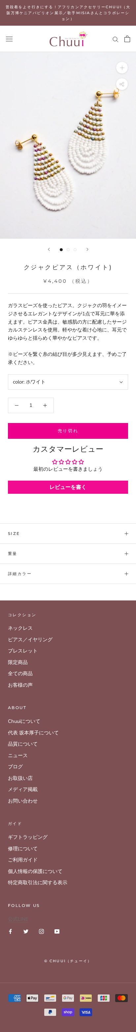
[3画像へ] (75, 249)
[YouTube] (56, 931)
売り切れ (68, 430)
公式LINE (18, 919)
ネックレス (20, 628)
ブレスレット (23, 651)
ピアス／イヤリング (30, 639)
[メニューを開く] (9, 38)
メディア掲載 (23, 789)
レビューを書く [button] (68, 487)
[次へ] (87, 249)
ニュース (18, 755)
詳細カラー (20, 573)
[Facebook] (10, 931)
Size (14, 533)
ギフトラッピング (28, 837)
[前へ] (49, 249)
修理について (23, 848)
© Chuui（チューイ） (68, 961)
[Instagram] (41, 931)
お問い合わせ (23, 801)
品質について (23, 744)
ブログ (15, 766)
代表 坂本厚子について (33, 732)
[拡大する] (122, 67)
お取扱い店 (20, 778)
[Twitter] (25, 931)
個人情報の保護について (35, 871)
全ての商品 (20, 673)
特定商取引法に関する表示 (37, 882)
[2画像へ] (68, 249)
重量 (12, 553)
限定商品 (18, 662)
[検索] (116, 39)
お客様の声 (20, 685)
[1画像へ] (61, 249)
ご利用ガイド (23, 860)
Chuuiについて (24, 721)
